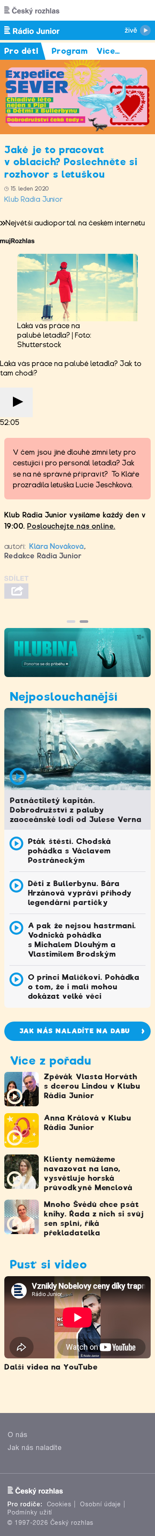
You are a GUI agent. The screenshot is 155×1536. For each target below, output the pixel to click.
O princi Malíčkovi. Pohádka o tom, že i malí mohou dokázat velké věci (84, 986)
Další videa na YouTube (51, 1367)
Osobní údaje (100, 1504)
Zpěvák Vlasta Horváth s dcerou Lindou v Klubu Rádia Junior (92, 1086)
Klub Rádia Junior (33, 199)
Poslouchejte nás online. (71, 526)
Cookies (59, 1504)
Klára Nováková (56, 546)
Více (108, 50)
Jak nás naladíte (35, 1448)
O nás (18, 1435)
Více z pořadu (50, 1060)
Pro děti (21, 50)
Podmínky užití (29, 1512)
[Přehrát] (16, 402)
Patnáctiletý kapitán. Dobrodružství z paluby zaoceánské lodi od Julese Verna (76, 810)
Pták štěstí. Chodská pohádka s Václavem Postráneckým (69, 851)
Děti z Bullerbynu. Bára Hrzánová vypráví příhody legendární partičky (80, 893)
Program (70, 50)
